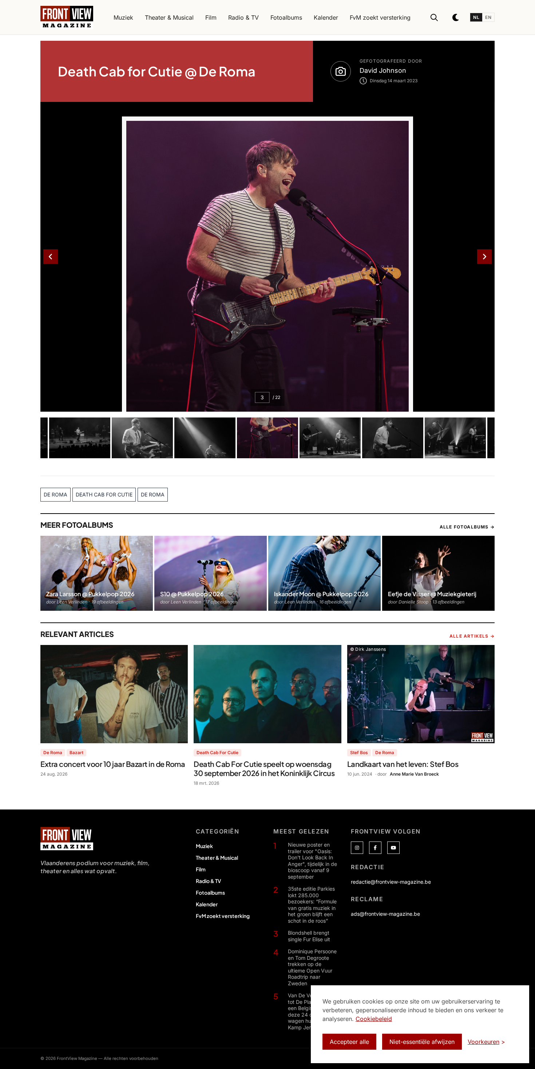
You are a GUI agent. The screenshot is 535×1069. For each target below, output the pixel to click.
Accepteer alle (349, 1041)
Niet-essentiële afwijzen (422, 1041)
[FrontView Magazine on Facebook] (375, 848)
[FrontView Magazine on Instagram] (357, 848)
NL (476, 17)
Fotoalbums (210, 892)
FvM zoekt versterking (223, 915)
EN (488, 17)
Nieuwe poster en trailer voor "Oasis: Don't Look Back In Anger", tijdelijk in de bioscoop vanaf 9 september (312, 861)
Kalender (207, 904)
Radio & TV (208, 881)
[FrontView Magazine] (66, 838)
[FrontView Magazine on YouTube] (393, 848)
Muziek (204, 846)
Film (201, 869)
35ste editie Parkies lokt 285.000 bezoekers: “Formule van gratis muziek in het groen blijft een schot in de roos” (312, 905)
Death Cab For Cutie (217, 752)
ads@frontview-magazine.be (385, 914)
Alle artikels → (472, 636)
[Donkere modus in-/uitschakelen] (456, 17)
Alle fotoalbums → (467, 527)
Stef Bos (359, 752)
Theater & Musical (217, 857)
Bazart (76, 752)
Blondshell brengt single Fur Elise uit (309, 936)
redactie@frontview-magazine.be (391, 882)
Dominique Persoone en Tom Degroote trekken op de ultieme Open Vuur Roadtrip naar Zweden (312, 967)
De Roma (52, 752)
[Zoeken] (434, 17)
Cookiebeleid (374, 1018)
